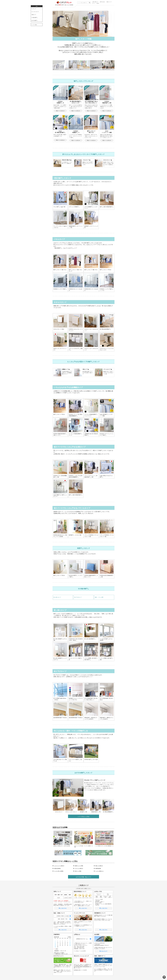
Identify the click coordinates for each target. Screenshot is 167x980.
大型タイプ (33, 14)
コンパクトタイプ (35, 11)
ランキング (33, 8)
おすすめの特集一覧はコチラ (83, 877)
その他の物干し (34, 17)
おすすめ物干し (34, 20)
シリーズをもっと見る (83, 816)
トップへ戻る (34, 24)
